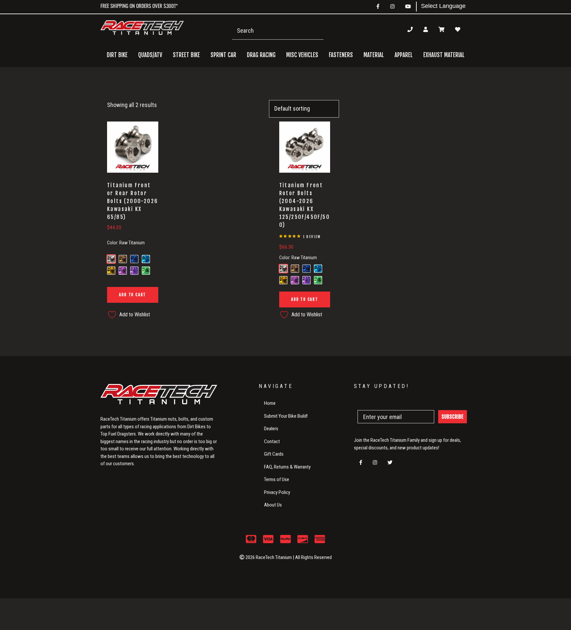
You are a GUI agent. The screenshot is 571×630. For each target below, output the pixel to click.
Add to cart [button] (132, 294)
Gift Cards (274, 454)
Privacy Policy (277, 492)
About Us (273, 505)
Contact (272, 441)
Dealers (271, 429)
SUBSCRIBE (452, 416)
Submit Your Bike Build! (286, 416)
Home (270, 403)
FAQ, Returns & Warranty (287, 467)
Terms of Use (276, 479)
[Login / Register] (425, 29)
